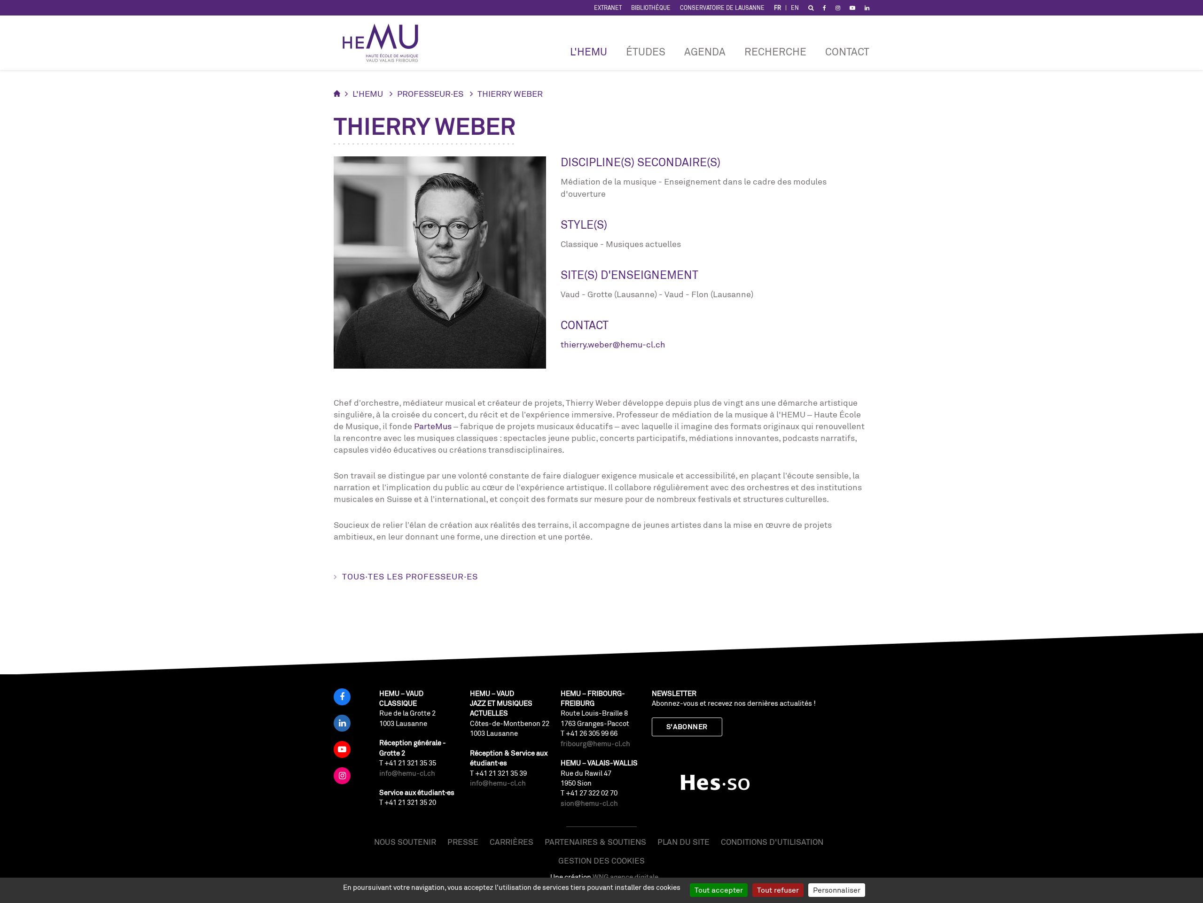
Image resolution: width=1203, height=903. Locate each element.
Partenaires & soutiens (595, 842)
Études (645, 51)
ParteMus (433, 426)
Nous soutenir (405, 842)
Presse (462, 842)
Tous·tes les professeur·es (410, 576)
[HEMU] (385, 42)
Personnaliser (836, 890)
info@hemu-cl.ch (407, 773)
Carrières (511, 842)
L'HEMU (588, 51)
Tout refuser (778, 890)
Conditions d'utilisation (772, 842)
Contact (847, 51)
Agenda (705, 51)
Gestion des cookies (601, 860)
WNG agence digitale (625, 876)
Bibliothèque (651, 7)
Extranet (608, 7)
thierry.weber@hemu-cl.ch (613, 344)
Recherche (775, 51)
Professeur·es (430, 93)
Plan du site (683, 842)
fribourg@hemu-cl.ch (595, 743)
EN (795, 7)
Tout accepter (719, 890)
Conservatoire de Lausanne (722, 7)
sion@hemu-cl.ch (589, 803)
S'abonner (687, 726)
